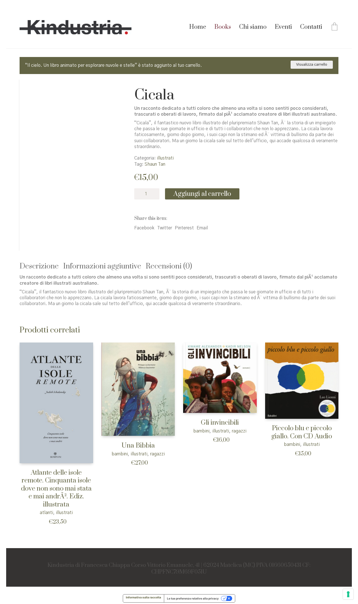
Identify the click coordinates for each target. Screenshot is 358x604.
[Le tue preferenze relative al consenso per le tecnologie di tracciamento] (348, 594)
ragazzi (157, 454)
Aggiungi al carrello (202, 194)
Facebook (144, 228)
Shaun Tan (155, 164)
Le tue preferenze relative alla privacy (193, 598)
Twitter (164, 228)
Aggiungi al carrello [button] (36, 512)
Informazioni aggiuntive (102, 266)
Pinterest (184, 228)
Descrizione (39, 266)
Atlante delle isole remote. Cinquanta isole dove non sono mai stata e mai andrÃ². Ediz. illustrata (56, 489)
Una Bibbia (138, 446)
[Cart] (334, 27)
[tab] (41, 266)
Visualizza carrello (311, 64)
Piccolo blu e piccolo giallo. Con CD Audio (301, 432)
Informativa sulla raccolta (143, 597)
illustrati (165, 158)
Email (202, 228)
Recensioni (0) (169, 266)
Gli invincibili (220, 423)
